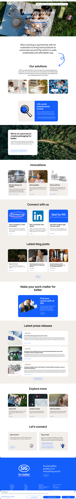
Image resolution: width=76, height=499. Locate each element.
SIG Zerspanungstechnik (43, 487)
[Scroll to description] (38, 26)
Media (53, 0)
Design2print (41, 485)
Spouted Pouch (54, 90)
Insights (56, 0)
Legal (54, 485)
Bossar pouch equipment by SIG (44, 486)
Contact (63, 0)
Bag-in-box (33, 90)
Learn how (46, 475)
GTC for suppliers (56, 486)
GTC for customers (56, 487)
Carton (12, 90)
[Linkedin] (57, 490)
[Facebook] (54, 490)
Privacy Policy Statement (57, 484)
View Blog (38, 276)
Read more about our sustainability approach (19, 150)
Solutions (38, 4)
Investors (56, 4)
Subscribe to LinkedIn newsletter (47, 447)
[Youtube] (59, 490)
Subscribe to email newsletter (47, 443)
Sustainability (47, 4)
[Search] (64, 4)
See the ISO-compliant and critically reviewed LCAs (46, 117)
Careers (60, 4)
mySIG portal (66, 0)
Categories (42, 4)
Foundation (59, 0)
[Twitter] (56, 490)
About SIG (52, 4)
